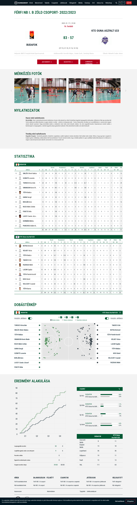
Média (80, 3)
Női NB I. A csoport (39, 485)
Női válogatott (116, 485)
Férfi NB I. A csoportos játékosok (96, 482)
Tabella (47, 3)
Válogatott (72, 3)
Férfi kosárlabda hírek (20, 482)
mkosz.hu (100, 3)
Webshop (108, 3)
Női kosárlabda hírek (20, 485)
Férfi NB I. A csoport (39, 482)
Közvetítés (67, 62)
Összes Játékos (20, 318)
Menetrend (38, 3)
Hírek (31, 3)
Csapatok (55, 3)
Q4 (76, 317)
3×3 (93, 3)
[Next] (126, 91)
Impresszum (18, 491)
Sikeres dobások (68, 320)
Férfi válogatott (116, 482)
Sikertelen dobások (82, 320)
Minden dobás (56, 320)
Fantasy (87, 3)
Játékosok (63, 3)
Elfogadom (130, 501)
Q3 (70, 317)
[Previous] (11, 91)
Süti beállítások (119, 501)
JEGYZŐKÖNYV (46, 62)
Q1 (59, 317)
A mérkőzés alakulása (88, 62)
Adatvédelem (51, 491)
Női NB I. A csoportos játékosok (95, 485)
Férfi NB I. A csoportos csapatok (70, 482)
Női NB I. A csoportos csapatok (69, 485)
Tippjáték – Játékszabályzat (88, 491)
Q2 (64, 317)
